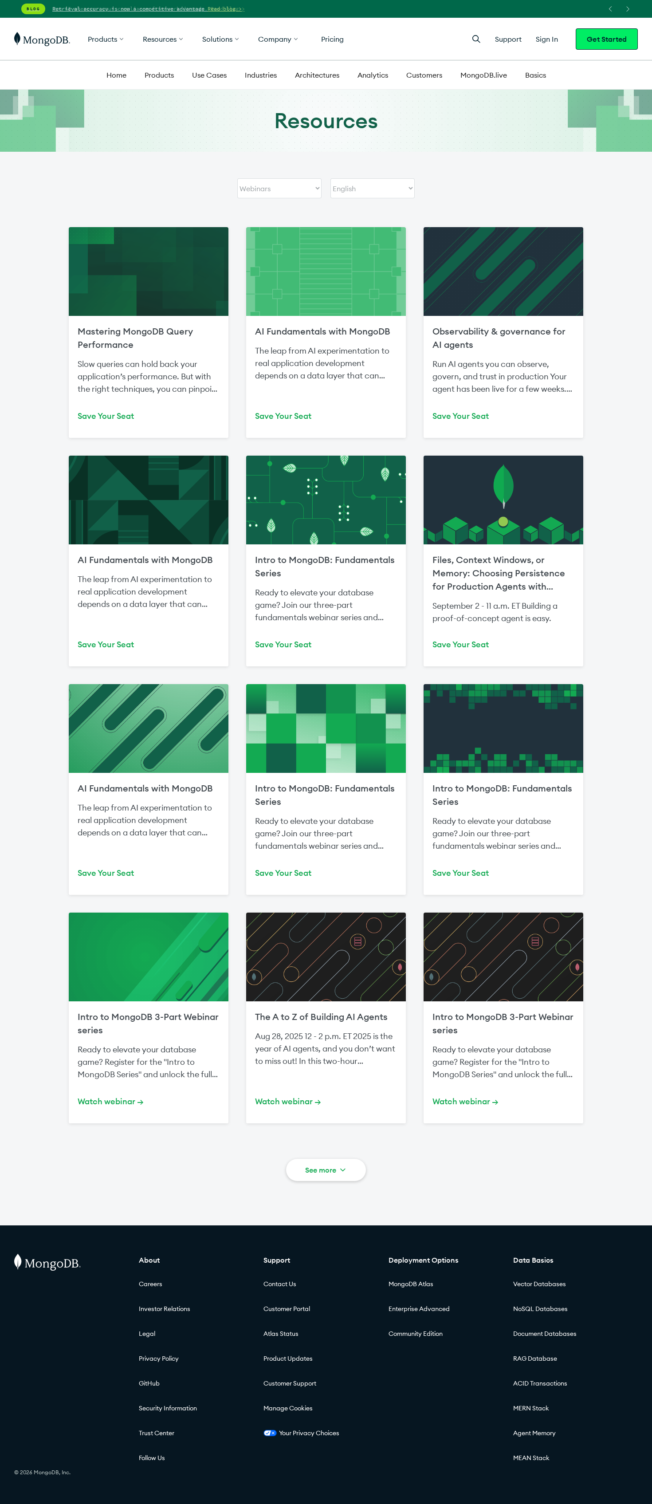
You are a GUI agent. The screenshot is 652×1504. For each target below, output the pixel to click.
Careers (150, 1284)
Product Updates (288, 1358)
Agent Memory (534, 1433)
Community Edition (416, 1334)
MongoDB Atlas (411, 1284)
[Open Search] (476, 39)
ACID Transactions (540, 1383)
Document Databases (545, 1334)
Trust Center (156, 1433)
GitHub (149, 1383)
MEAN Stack (531, 1458)
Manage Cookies (288, 1408)
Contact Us (279, 1284)
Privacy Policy (159, 1358)
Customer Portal (286, 1309)
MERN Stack (531, 1408)
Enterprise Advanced (419, 1309)
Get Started (607, 39)
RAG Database (535, 1358)
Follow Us (152, 1458)
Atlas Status (281, 1334)
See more (320, 1169)
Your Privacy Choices (309, 1433)
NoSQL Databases (540, 1309)
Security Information (168, 1408)
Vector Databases (539, 1284)
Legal (147, 1334)
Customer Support (289, 1383)
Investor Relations (164, 1309)
